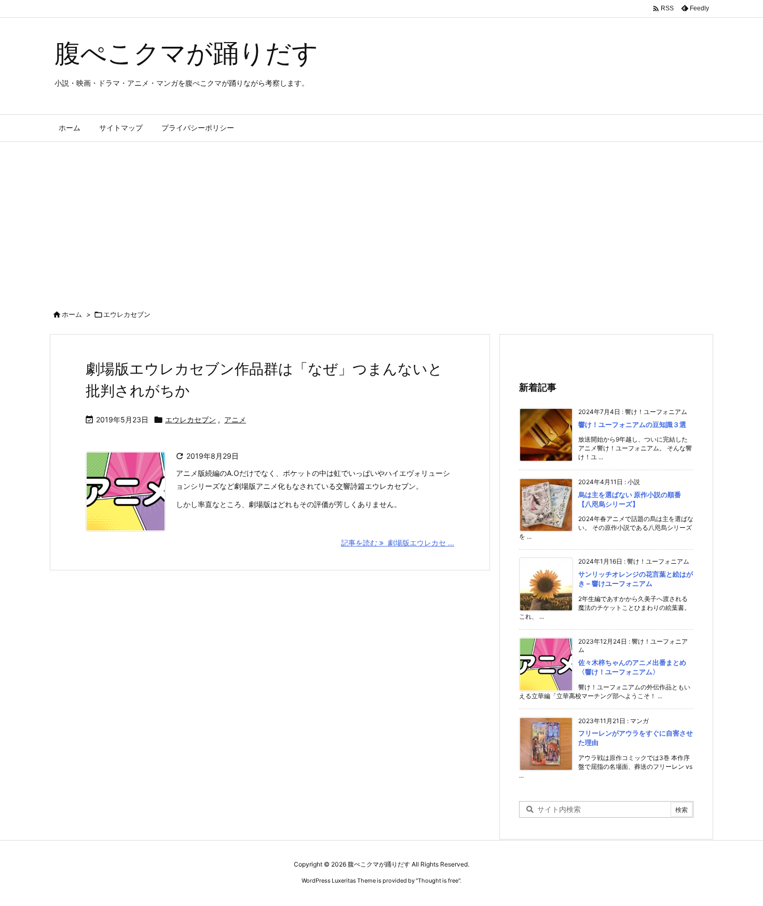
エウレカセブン (190, 419)
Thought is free (438, 880)
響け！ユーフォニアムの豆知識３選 (632, 424)
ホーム (72, 314)
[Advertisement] (381, 219)
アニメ (235, 419)
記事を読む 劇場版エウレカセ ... (397, 542)
